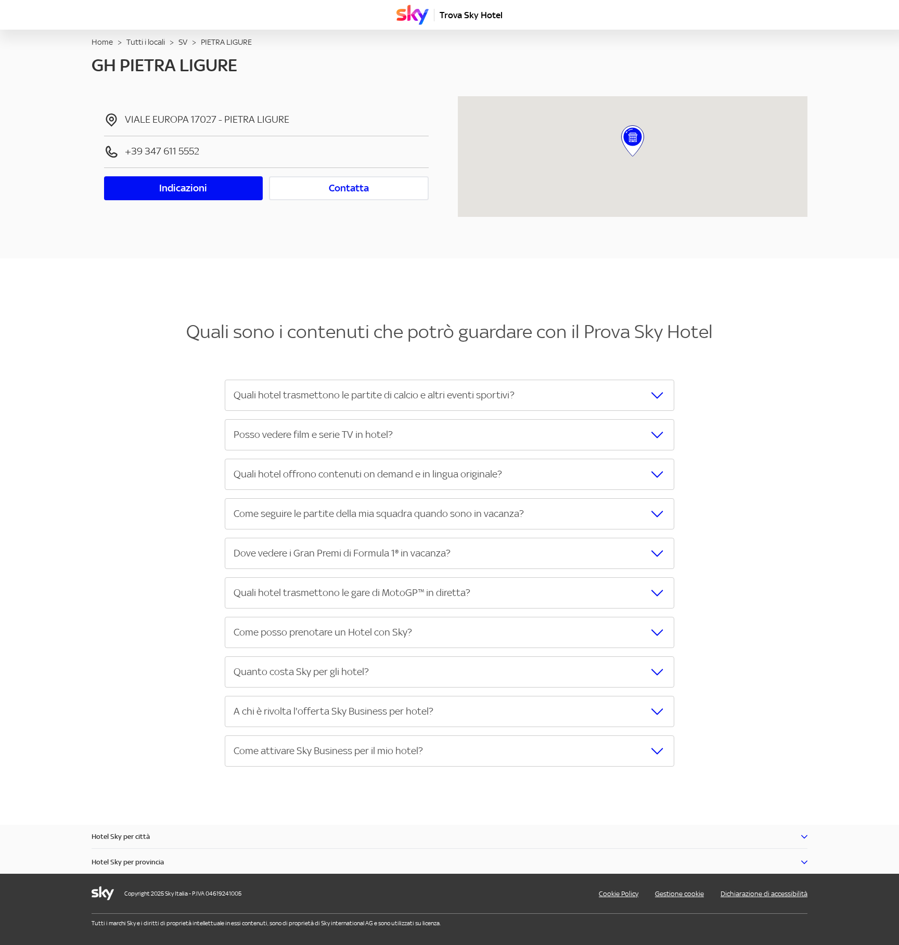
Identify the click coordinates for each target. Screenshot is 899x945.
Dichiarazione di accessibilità (764, 893)
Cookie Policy (618, 893)
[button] (449, 395)
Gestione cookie (679, 893)
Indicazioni (183, 188)
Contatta (349, 188)
